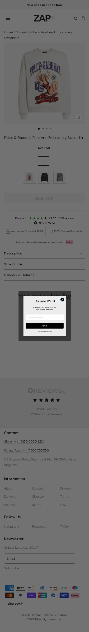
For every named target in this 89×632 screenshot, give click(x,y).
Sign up (44, 326)
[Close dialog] (62, 299)
